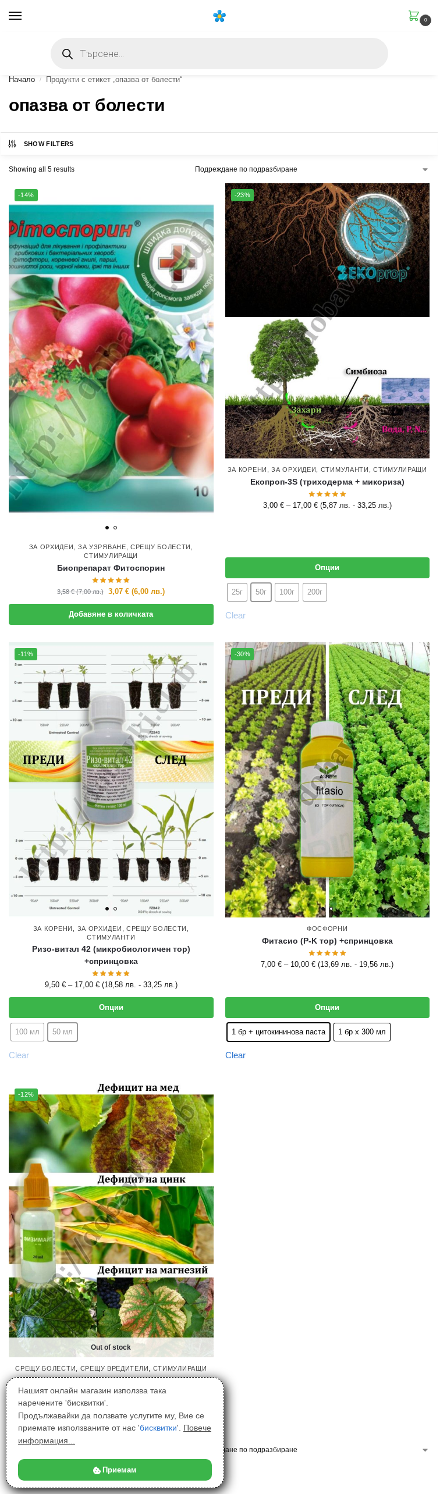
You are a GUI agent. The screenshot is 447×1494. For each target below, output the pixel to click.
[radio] (278, 1032)
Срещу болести (160, 546)
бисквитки (158, 1427)
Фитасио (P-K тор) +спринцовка (327, 941)
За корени (247, 469)
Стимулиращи (111, 555)
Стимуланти (345, 469)
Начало (22, 79)
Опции (327, 567)
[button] (416, 17)
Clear (235, 1055)
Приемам (119, 1469)
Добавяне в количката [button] (111, 614)
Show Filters (49, 143)
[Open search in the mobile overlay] (219, 53)
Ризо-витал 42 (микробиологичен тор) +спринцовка (111, 955)
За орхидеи (51, 546)
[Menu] (26, 16)
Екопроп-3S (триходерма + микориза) (327, 482)
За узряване (102, 546)
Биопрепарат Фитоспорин (111, 568)
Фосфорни (327, 928)
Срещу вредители (114, 1368)
